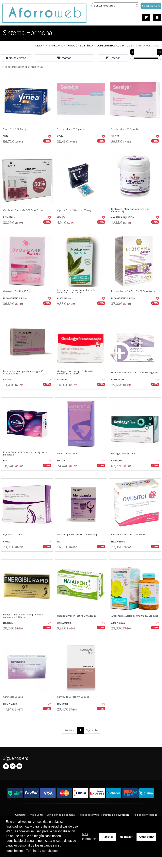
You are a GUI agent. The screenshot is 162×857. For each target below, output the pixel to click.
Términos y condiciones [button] (42, 850)
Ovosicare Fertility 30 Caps (17, 291)
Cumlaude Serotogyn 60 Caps (73, 697)
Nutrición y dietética (79, 45)
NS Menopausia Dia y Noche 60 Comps (78, 534)
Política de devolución (116, 814)
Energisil (8, 623)
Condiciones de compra (61, 814)
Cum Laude (62, 704)
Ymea (5, 136)
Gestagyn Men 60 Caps (123, 453)
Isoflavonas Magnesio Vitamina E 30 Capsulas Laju (130, 210)
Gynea (60, 136)
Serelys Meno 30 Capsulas (125, 129)
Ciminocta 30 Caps (13, 697)
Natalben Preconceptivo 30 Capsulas (76, 616)
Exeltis (7, 460)
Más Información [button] (90, 836)
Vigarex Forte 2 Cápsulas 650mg (74, 210)
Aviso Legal (36, 814)
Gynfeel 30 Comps (13, 534)
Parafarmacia (54, 45)
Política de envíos (89, 814)
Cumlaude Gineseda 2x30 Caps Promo (23, 210)
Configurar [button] (146, 836)
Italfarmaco (118, 541)
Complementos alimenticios (114, 45)
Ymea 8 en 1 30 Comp (14, 129)
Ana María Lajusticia (122, 217)
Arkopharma (64, 298)
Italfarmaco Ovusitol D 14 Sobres (129, 534)
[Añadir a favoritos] (48, 136)
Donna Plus (117, 379)
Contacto (20, 814)
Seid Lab (61, 460)
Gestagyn (62, 379)
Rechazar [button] (126, 836)
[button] (64, 57)
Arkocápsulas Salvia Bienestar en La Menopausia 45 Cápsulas (76, 291)
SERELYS (115, 136)
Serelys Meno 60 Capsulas (71, 129)
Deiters (7, 379)
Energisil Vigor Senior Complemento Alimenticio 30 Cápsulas (23, 615)
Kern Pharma (10, 704)
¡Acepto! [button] (107, 836)
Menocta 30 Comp (67, 453)
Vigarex (61, 217)
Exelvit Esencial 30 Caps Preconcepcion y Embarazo (25, 453)
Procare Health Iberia (15, 298)
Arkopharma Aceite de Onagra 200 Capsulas (134, 616)
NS (58, 541)
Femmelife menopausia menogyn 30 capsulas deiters (23, 372)
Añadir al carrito (28, 149)
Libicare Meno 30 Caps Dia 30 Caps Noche (133, 291)
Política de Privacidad (145, 814)
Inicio (38, 45)
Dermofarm (9, 217)
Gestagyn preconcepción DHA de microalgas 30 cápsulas (75, 372)
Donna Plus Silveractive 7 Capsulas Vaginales (135, 372)
